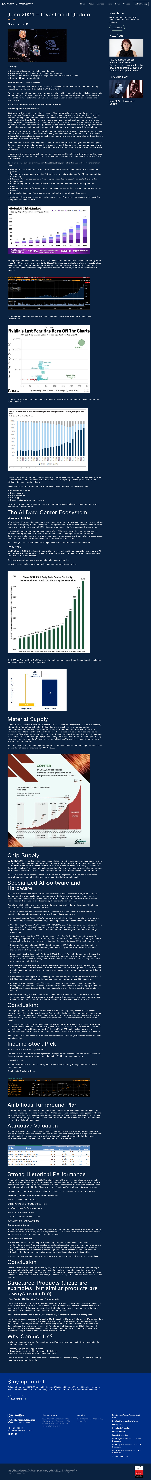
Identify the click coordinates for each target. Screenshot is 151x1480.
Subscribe (117, 28)
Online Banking (141, 4)
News (117, 4)
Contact (126, 4)
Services (100, 4)
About (91, 4)
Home (82, 4)
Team (109, 4)
